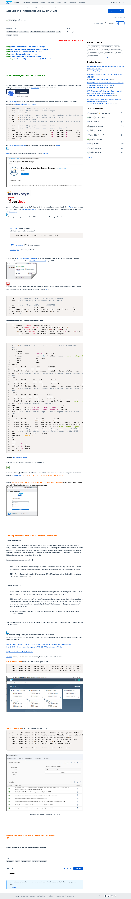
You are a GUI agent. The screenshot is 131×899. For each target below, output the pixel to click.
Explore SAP (113, 2)
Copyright (32, 896)
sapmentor (35, 861)
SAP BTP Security (24, 31)
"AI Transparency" (92, 52)
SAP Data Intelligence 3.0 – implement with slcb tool (32, 59)
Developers (50, 2)
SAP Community (10, 7)
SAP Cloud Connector (14, 728)
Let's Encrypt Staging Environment (27, 258)
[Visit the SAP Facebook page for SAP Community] (105, 896)
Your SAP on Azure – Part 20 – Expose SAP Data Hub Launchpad (43, 475)
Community (17, 2)
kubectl (58, 145)
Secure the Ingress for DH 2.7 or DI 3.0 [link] (66, 7)
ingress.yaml (13, 228)
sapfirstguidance (26, 861)
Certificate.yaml (14, 250)
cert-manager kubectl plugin (17, 145)
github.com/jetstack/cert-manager (25, 104)
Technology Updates (72, 32)
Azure (8, 153)
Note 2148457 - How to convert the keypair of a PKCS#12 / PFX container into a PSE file (34, 647)
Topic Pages (81, 2)
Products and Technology (31, 2)
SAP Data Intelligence (12, 31)
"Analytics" (118, 52)
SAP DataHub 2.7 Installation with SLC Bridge (26, 51)
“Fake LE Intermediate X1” (37, 261)
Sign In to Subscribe (116, 11)
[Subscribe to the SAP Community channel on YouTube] (112, 896)
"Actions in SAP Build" (93, 49)
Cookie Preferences (68, 896)
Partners (58, 2)
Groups (42, 2)
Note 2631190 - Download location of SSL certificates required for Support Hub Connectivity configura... (38, 644)
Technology (33, 7)
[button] (117, 23)
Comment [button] (78, 868)
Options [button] (109, 14)
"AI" (101, 52)
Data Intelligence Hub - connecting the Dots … (26, 56)
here (47, 289)
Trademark (51, 896)
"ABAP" (116, 46)
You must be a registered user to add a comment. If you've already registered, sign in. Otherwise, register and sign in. (43, 883)
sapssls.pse (43, 861)
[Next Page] (107, 57)
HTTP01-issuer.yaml (16, 245)
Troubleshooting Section (28, 209)
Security (16, 35)
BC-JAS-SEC (10, 861)
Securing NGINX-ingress (20, 457)
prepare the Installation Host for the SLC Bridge (27, 46)
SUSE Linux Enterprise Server (38, 31)
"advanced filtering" (115, 49)
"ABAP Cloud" (95, 46)
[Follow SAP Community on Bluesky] (108, 896)
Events (65, 2)
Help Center (72, 2)
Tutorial (71, 207)
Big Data (9, 35)
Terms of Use (24, 896)
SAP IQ (58, 31)
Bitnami (45, 153)
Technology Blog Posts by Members (46, 7)
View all (89, 157)
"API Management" (92, 55)
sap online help (16, 475)
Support (58, 896)
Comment (13, 887)
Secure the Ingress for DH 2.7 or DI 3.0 (31, 10)
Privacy (17, 896)
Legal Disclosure (41, 896)
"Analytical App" (109, 52)
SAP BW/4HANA (51, 31)
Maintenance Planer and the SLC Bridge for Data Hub (29, 49)
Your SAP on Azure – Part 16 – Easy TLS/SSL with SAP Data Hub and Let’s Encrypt (37, 482)
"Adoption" (104, 49)
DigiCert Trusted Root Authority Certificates (19, 652)
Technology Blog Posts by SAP (98, 79)
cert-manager (35, 88)
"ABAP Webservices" (106, 46)
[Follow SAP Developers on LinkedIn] (115, 896)
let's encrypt (13, 212)
